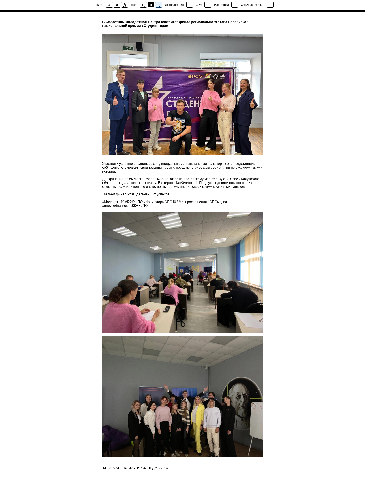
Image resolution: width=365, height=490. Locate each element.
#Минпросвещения (192, 202)
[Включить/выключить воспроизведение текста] (207, 5)
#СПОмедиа (217, 202)
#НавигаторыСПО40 (159, 202)
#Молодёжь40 (113, 202)
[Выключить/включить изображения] (189, 5)
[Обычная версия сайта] (270, 5)
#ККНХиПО (134, 202)
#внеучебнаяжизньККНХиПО (125, 205)
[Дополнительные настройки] (234, 5)
